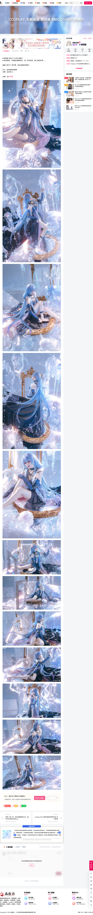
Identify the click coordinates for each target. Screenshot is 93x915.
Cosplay (6, 51)
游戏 (31, 3)
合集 (52, 3)
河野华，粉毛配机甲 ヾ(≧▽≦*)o (77, 61)
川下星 (10, 77)
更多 (59, 3)
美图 (45, 3)
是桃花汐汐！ (72, 58)
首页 (8, 3)
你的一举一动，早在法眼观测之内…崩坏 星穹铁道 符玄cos (17, 818)
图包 (38, 3)
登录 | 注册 (88, 3)
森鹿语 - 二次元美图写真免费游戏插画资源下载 (23, 912)
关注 (86, 38)
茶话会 (16, 2)
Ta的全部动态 (79, 68)
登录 (32, 865)
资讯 (23, 3)
